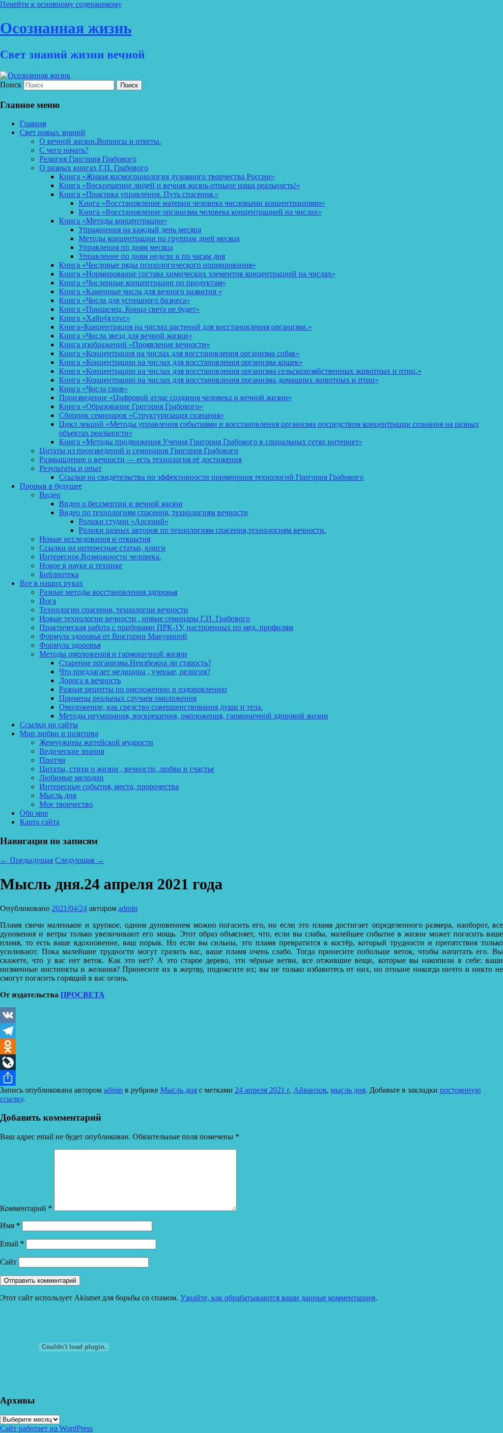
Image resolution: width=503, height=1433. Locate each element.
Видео (49, 495)
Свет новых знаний (52, 132)
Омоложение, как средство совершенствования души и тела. (161, 707)
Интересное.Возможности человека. (100, 556)
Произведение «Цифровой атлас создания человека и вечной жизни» (175, 397)
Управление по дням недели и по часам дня (152, 256)
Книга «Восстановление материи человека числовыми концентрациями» (202, 203)
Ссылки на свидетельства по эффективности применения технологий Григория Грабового (211, 477)
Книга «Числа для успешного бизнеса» (124, 300)
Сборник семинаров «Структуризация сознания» (141, 415)
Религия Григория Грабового (88, 159)
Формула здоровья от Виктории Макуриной (113, 636)
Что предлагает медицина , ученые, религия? (134, 671)
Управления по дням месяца (126, 247)
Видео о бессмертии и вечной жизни (121, 503)
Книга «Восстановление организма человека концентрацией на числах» (200, 212)
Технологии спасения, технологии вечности (113, 610)
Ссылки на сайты (49, 724)
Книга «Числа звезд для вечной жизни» (125, 335)
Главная (33, 123)
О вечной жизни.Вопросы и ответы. (100, 141)
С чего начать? (63, 150)
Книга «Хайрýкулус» (94, 318)
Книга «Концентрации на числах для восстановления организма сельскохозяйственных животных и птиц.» (240, 371)
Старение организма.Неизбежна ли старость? (135, 663)
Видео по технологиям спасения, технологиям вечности (153, 512)
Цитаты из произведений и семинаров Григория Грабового (138, 450)
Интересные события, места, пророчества (109, 786)
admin (128, 908)
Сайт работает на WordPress (46, 1428)
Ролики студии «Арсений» (123, 521)
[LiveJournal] (251, 1062)
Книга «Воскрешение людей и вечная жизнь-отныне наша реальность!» (179, 185)
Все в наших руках (51, 583)
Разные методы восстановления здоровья (108, 592)
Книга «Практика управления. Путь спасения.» (139, 194)
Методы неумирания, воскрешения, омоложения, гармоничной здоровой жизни (193, 716)
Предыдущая (26, 860)
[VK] (251, 1015)
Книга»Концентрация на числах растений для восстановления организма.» (185, 327)
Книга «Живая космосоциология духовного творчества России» (167, 176)
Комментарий (26, 1208)
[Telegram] (251, 1031)
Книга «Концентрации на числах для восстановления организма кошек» (181, 362)
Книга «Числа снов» (93, 389)
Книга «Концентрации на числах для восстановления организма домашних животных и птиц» (219, 380)
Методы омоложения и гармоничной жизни (113, 654)
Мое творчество (66, 804)
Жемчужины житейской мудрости (96, 742)
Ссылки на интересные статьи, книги (102, 548)
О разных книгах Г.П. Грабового (93, 168)
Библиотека (59, 574)
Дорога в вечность (90, 680)
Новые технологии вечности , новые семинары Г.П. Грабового (144, 618)
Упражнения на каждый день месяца (140, 229)
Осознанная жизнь (66, 28)
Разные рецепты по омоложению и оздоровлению (143, 689)
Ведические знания (71, 751)
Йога (47, 601)
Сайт (8, 1262)
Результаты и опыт (70, 468)
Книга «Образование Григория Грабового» (131, 406)
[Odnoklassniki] (251, 1046)
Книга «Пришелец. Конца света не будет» (129, 309)
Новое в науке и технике (80, 565)
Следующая (79, 860)
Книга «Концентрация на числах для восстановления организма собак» (179, 353)
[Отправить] (251, 1078)
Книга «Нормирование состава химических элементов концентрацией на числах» (197, 274)
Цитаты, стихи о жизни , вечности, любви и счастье (126, 769)
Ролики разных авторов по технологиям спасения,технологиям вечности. (202, 530)
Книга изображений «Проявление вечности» (134, 344)
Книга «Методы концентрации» (113, 221)
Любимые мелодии (71, 777)
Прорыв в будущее (51, 486)
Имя (10, 1225)
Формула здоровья (70, 645)
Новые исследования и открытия (94, 539)
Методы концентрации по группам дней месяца (159, 238)
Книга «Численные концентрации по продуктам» (142, 282)
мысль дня (348, 1090)
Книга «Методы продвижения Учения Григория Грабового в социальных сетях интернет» (211, 442)
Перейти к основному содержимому (61, 4)
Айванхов (310, 1090)
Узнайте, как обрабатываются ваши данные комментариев (278, 1298)
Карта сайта (39, 822)
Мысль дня (57, 795)
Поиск (11, 85)
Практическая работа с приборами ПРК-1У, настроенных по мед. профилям (166, 627)
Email (12, 1244)
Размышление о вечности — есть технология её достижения (140, 459)
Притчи (52, 760)
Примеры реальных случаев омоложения (127, 698)
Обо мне (34, 813)
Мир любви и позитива (59, 733)
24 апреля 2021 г (262, 1090)
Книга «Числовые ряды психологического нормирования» (157, 265)
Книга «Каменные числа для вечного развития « (140, 291)
